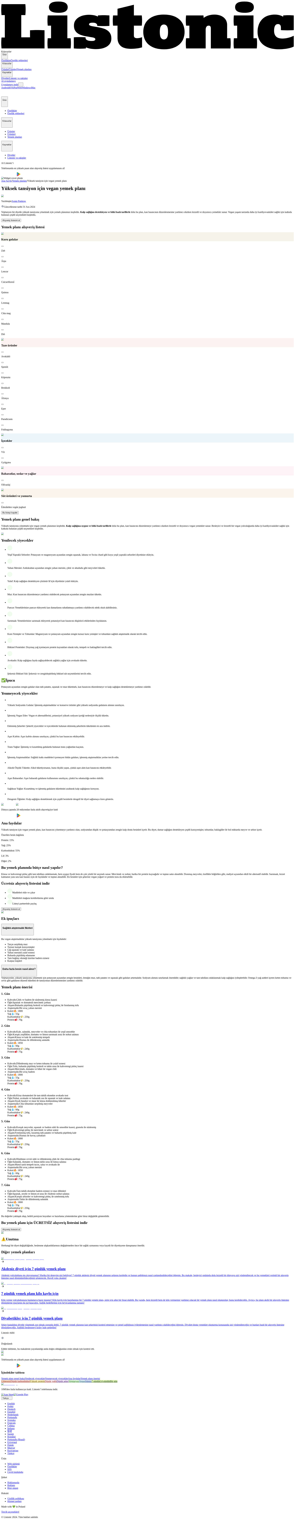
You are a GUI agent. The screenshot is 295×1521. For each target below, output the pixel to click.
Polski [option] (10, 1406)
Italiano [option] (11, 1428)
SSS (9, 1469)
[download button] (9, 175)
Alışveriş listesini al (11, 220)
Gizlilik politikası (15, 1498)
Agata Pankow (19, 201)
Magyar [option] (11, 1448)
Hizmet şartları (14, 1501)
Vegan (82, 1381)
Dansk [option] (10, 1445)
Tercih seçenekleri (10, 1512)
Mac (33, 87)
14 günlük (105, 1381)
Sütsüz (88, 1381)
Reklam (11, 1485)
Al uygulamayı (8, 81)
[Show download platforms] (20, 84)
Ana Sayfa (6, 181)
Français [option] (11, 1423)
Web (20, 87)
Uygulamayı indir (9, 84)
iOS (11, 87)
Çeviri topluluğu (15, 1472)
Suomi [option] (10, 1434)
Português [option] (12, 1417)
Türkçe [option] (10, 1453)
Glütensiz (5, 1381)
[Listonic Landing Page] (147, 48)
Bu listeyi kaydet (9, 513)
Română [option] (11, 1436)
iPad (15, 87)
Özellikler (6, 60)
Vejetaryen (74, 1381)
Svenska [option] (11, 1420)
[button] (5, 92)
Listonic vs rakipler (18, 78)
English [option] (11, 1403)
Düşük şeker (63, 1381)
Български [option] (12, 1450)
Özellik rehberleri (19, 60)
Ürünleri (13, 69)
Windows (26, 87)
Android (5, 87)
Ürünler (5, 69)
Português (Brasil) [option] (16, 1439)
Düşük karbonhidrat (20, 1381)
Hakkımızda (13, 1482)
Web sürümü (13, 1463)
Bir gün (113, 1381)
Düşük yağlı (51, 1381)
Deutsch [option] (11, 1409)
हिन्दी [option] (9, 1431)
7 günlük (96, 1381)
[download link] (7, 1394)
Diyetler (5, 78)
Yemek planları (24, 69)
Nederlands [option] (12, 1414)
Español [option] (11, 1412)
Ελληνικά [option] (12, 1442)
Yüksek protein (37, 1381)
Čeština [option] (11, 1425)
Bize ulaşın (12, 1488)
